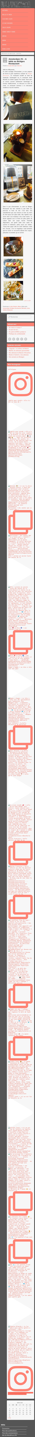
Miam (4, 40)
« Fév (9, 1418)
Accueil (5, 10)
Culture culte (7, 19)
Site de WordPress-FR (9, 1435)
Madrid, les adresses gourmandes (19, 350)
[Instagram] (25, 339)
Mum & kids (6, 49)
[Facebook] (17, 339)
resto (28, 308)
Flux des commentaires (10, 1433)
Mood (4, 44)
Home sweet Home (8, 32)
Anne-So (19, 65)
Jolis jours (6, 27)
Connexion (5, 1428)
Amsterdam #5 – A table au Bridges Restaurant (17, 61)
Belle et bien (7, 14)
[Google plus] (21, 339)
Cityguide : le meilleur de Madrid (19, 348)
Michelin (24, 308)
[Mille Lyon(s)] (16, 7)
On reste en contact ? (15, 327)
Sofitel (4, 310)
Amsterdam (6, 308)
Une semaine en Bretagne (16, 357)
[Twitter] (13, 339)
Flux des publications (9, 1430)
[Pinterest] (9, 339)
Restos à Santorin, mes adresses (19, 355)
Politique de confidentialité (17, 334)
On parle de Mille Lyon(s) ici (17, 332)
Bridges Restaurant (15, 308)
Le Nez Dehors (7, 23)
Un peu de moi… (14, 329)
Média (4, 36)
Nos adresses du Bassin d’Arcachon (20, 353)
